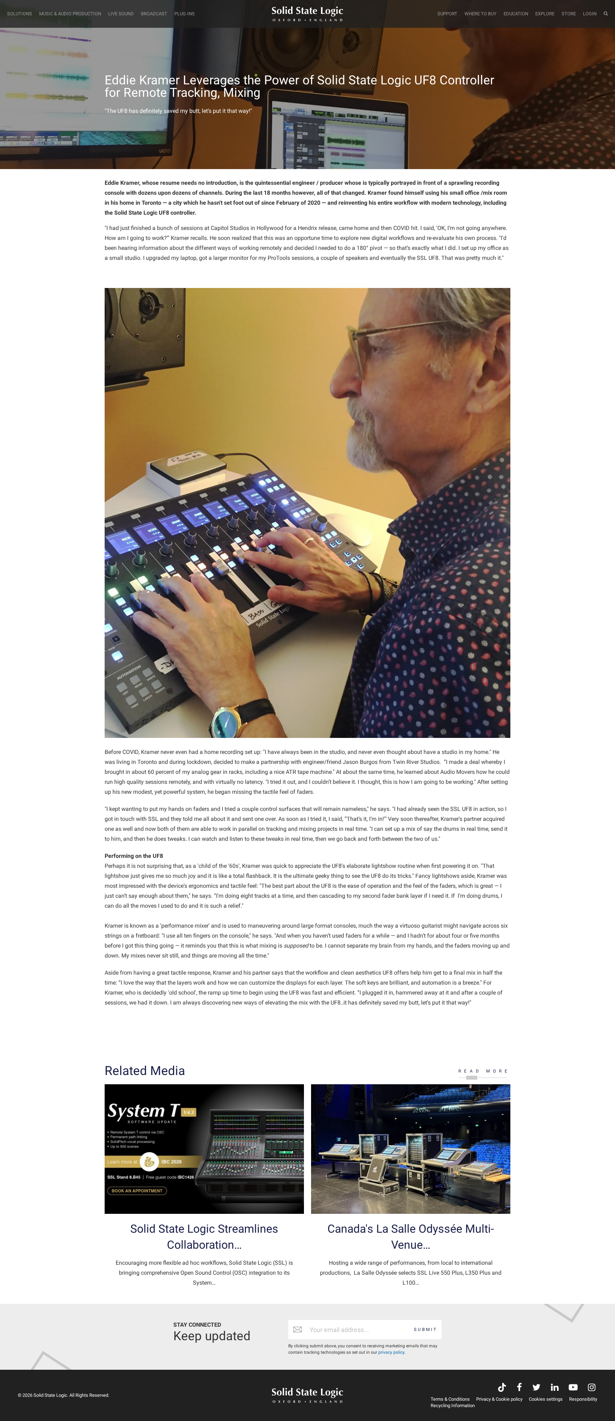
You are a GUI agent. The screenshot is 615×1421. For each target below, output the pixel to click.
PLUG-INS (184, 13)
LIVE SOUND (121, 13)
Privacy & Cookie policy (499, 1399)
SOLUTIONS (19, 13)
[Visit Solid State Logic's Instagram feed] (591, 1388)
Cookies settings (546, 1399)
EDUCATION (516, 13)
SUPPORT (447, 13)
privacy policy (391, 1352)
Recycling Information (453, 1405)
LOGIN (589, 13)
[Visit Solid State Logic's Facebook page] (519, 1388)
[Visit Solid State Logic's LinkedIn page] (554, 1388)
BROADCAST (154, 13)
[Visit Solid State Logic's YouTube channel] (573, 1388)
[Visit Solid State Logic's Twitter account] (536, 1388)
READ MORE (484, 1071)
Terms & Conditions (450, 1399)
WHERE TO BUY (480, 13)
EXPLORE (544, 13)
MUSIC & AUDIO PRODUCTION (70, 13)
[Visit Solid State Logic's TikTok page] (502, 1388)
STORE (569, 13)
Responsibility (583, 1399)
